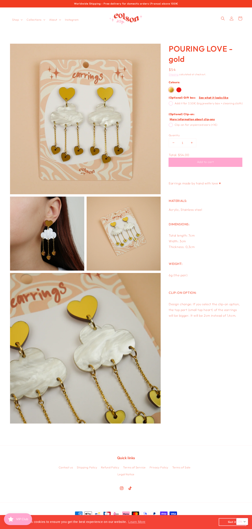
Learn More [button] (136, 521)
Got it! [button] (232, 521)
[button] (17, 20)
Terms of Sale (181, 467)
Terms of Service (134, 467)
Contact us (66, 467)
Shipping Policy (87, 467)
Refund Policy (110, 467)
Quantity (174, 135)
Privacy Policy (159, 467)
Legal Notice (126, 474)
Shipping (174, 74)
